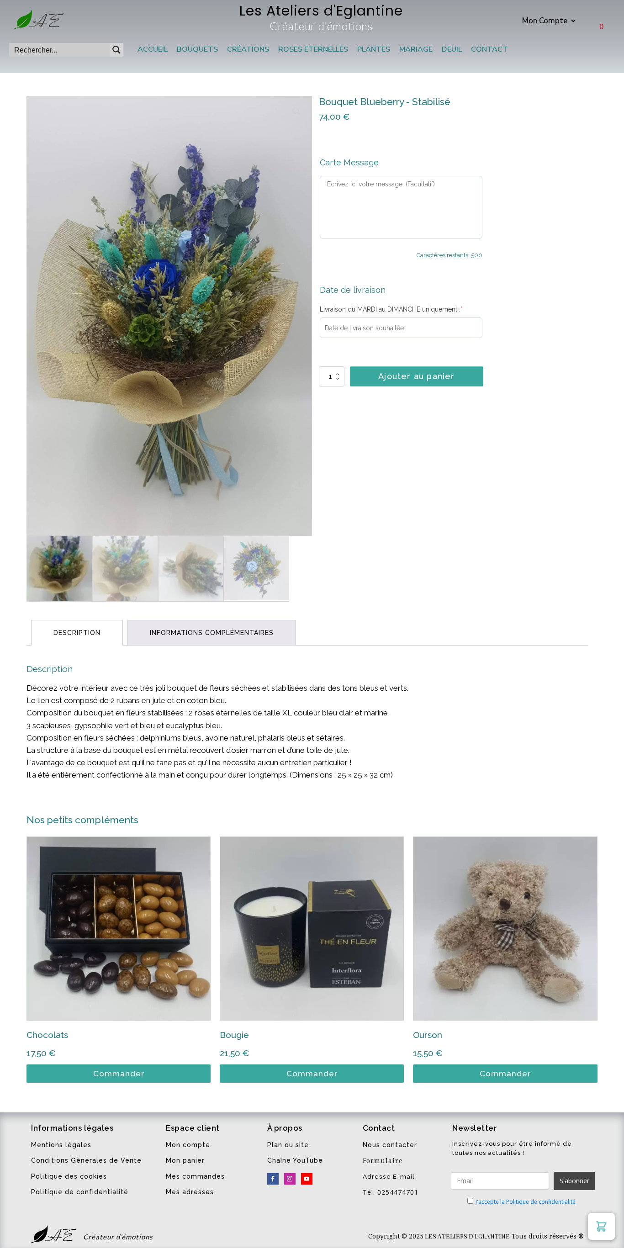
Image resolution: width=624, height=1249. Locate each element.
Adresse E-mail (389, 1176)
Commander (118, 1073)
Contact (489, 49)
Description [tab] (76, 632)
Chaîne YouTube (295, 1160)
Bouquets (197, 49)
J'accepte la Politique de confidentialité (526, 1202)
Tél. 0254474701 (390, 1192)
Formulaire (383, 1160)
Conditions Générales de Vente (86, 1160)
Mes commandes (195, 1176)
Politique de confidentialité (79, 1192)
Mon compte (188, 1144)
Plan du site (288, 1144)
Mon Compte (544, 21)
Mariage (416, 49)
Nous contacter (390, 1144)
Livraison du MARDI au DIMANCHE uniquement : (391, 309)
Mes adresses (190, 1192)
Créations (248, 49)
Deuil (452, 49)
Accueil (152, 49)
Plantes (373, 49)
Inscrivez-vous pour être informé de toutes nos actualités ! (512, 1148)
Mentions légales (61, 1144)
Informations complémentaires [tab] (212, 632)
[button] (296, 111)
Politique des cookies (69, 1176)
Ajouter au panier (416, 376)
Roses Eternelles (313, 49)
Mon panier (185, 1160)
